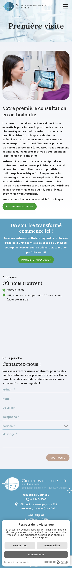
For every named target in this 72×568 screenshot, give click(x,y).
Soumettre (57, 458)
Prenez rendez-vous (19, 206)
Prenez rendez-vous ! (36, 260)
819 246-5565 (15, 290)
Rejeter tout (20, 545)
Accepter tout (36, 554)
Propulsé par (50, 561)
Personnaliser (52, 545)
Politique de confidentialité (16, 562)
